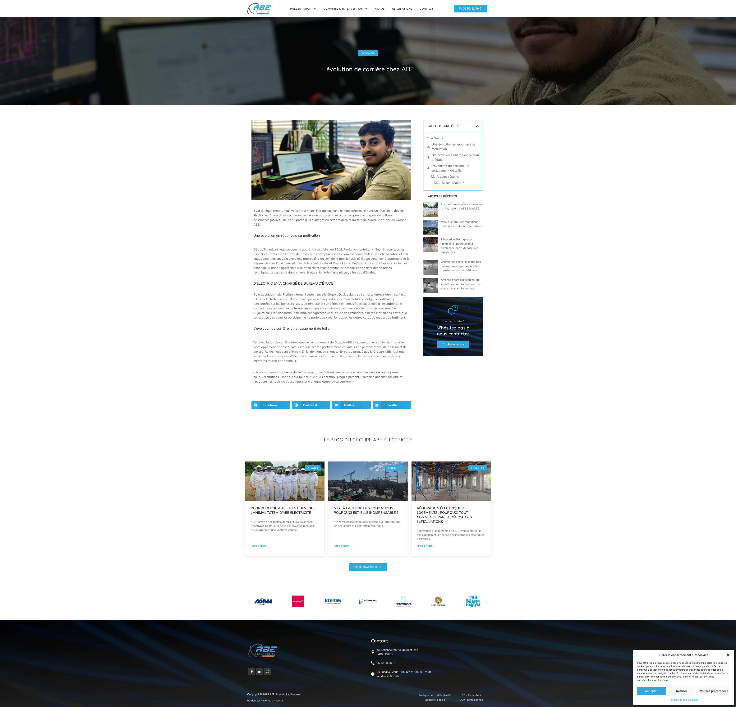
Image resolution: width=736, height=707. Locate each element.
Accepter (651, 691)
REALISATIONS (402, 8)
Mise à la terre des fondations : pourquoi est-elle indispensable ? (366, 510)
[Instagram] (267, 671)
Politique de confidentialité (683, 699)
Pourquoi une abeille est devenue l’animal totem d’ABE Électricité (283, 510)
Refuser (681, 691)
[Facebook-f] (251, 671)
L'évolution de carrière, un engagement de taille (450, 168)
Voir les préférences (714, 691)
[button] (728, 655)
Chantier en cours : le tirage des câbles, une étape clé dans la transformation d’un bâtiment (461, 266)
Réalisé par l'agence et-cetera (265, 700)
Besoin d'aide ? (453, 183)
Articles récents (448, 176)
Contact (427, 8)
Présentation (300, 8)
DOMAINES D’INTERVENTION (343, 8)
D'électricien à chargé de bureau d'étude (455, 157)
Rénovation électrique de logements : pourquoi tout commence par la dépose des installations (444, 515)
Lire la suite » (259, 546)
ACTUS (380, 8)
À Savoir (368, 53)
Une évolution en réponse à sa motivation (454, 146)
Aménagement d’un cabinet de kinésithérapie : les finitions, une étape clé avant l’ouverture (461, 284)
